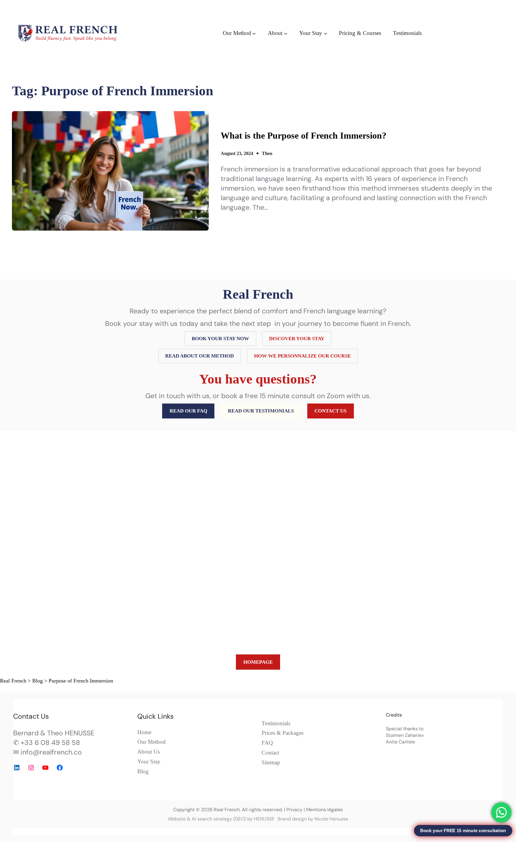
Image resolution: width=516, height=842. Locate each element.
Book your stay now (220, 338)
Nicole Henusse (331, 819)
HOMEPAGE (258, 662)
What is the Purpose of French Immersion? (303, 135)
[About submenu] (286, 33)
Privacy (294, 809)
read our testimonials (261, 411)
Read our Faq (188, 411)
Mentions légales (324, 809)
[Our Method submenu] (254, 33)
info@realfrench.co (51, 752)
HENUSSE (264, 819)
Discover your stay (296, 338)
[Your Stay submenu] (325, 33)
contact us (330, 411)
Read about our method (199, 356)
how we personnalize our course (302, 356)
